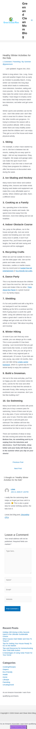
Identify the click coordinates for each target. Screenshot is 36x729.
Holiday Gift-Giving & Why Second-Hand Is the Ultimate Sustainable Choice (16, 634)
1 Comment (7, 62)
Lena (13, 489)
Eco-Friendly (7, 672)
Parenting (16, 62)
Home (5, 677)
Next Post (18, 468)
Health (5, 674)
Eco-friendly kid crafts (24, 271)
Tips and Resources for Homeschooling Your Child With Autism (18, 649)
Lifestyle (6, 680)
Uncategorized (8, 685)
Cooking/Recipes (9, 667)
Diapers (6, 669)
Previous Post (18, 462)
